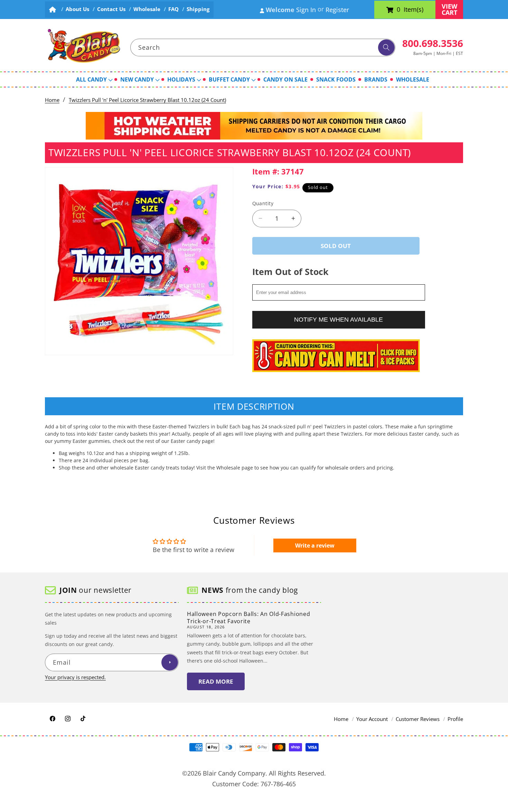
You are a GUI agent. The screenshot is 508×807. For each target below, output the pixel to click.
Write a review (315, 545)
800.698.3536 (432, 43)
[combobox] (263, 47)
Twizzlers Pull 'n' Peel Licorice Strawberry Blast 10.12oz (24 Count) (147, 100)
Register (337, 10)
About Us (77, 9)
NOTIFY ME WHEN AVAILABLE (338, 319)
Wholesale (146, 9)
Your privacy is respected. (75, 677)
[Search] (386, 47)
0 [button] (398, 10)
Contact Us (111, 9)
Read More (215, 681)
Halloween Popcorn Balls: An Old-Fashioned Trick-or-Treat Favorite (248, 617)
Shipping (198, 9)
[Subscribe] (169, 662)
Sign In (306, 10)
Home (52, 100)
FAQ (173, 9)
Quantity (263, 203)
